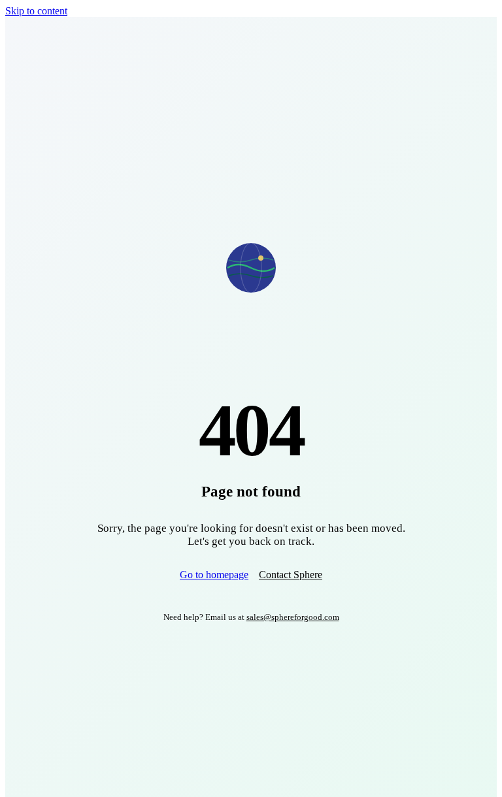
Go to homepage (214, 574)
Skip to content (36, 10)
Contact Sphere (290, 574)
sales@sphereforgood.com (292, 617)
